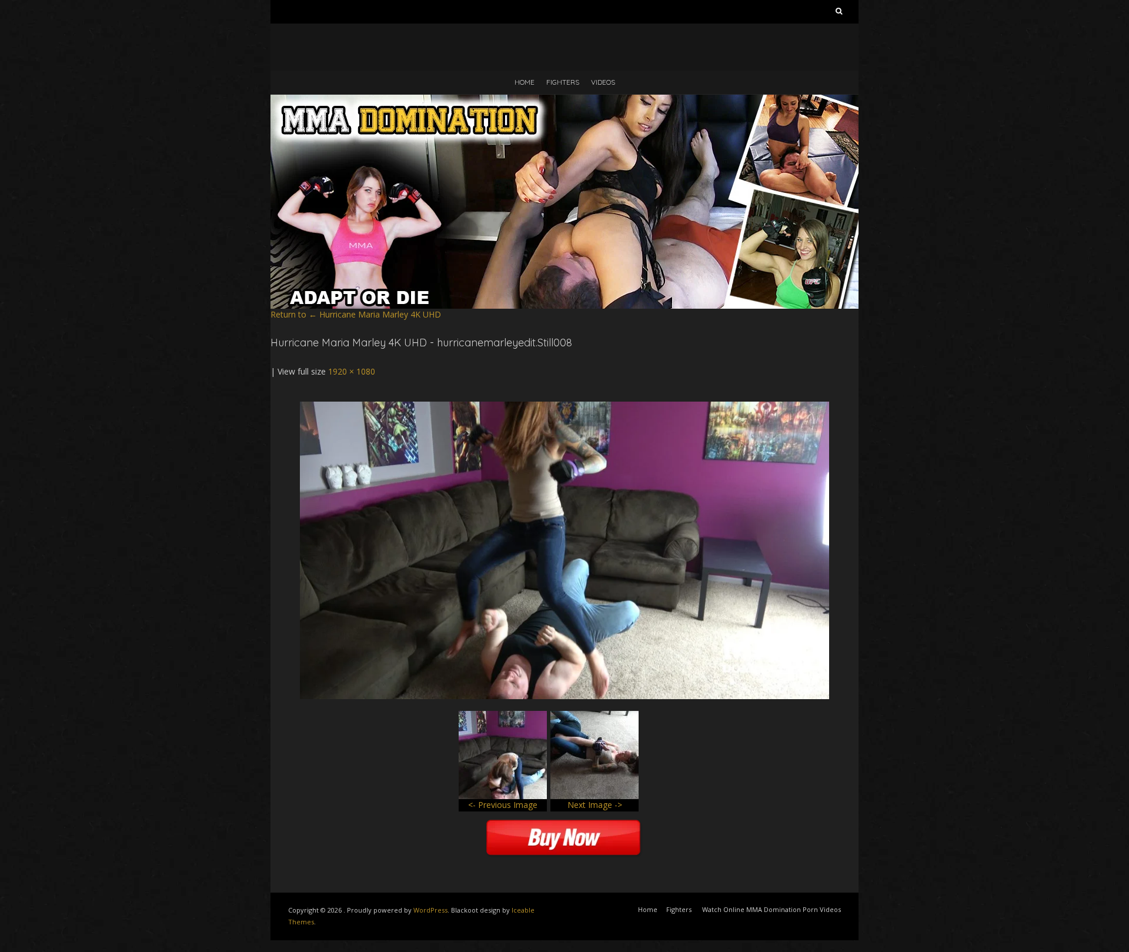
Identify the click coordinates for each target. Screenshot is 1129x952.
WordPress (430, 910)
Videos (603, 82)
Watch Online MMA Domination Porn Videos (771, 909)
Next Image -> (594, 804)
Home (525, 82)
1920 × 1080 (351, 371)
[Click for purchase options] (564, 407)
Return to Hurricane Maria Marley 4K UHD (355, 314)
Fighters (562, 82)
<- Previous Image (502, 804)
